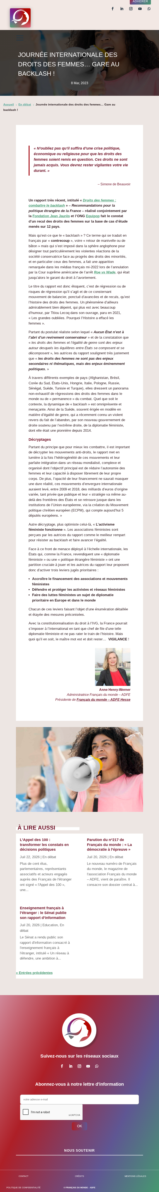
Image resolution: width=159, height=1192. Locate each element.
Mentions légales (135, 1176)
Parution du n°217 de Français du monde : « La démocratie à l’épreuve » (109, 845)
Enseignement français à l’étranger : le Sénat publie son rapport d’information (43, 913)
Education (50, 925)
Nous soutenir (79, 1150)
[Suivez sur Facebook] (112, 8)
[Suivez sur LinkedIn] (121, 8)
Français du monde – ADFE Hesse (103, 699)
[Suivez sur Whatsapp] (149, 8)
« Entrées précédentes (34, 973)
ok (79, 1126)
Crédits (79, 1176)
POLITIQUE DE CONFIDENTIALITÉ (23, 1187)
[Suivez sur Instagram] (131, 8)
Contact (23, 1176)
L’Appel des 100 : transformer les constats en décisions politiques (44, 845)
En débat (49, 857)
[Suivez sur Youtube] (140, 8)
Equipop (93, 216)
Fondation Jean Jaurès (51, 216)
